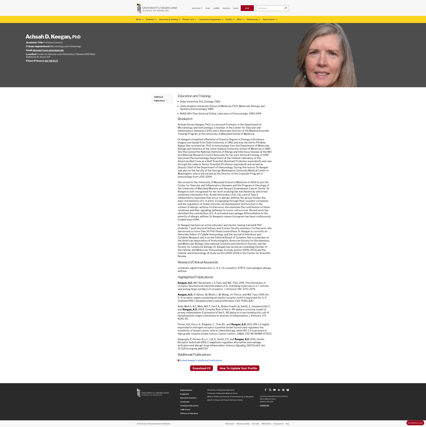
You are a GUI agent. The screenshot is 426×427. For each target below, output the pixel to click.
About (138, 19)
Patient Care (188, 19)
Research (150, 19)
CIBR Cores (185, 409)
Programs (184, 394)
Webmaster (229, 424)
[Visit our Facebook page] (265, 390)
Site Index (255, 424)
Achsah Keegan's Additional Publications (201, 360)
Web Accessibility (243, 424)
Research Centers (188, 398)
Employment (278, 424)
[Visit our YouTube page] (274, 390)
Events (235, 8)
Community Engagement (210, 19)
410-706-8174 (51, 61)
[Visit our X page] (270, 390)
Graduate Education (189, 405)
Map (287, 424)
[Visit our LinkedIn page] (279, 390)
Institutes (184, 402)
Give (247, 8)
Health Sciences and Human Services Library (225, 400)
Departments (269, 19)
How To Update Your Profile (238, 368)
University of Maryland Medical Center (222, 393)
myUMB (216, 8)
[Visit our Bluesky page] (288, 390)
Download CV (201, 368)
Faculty (229, 19)
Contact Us (264, 405)
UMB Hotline (266, 424)
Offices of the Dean (189, 413)
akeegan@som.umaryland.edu (48, 50)
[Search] (286, 8)
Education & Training (168, 19)
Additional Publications (159, 99)
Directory (226, 8)
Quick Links (196, 8)
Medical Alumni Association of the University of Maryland (230, 397)
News (239, 19)
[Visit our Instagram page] (283, 390)
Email (208, 8)
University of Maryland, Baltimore (220, 390)
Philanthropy (252, 19)
